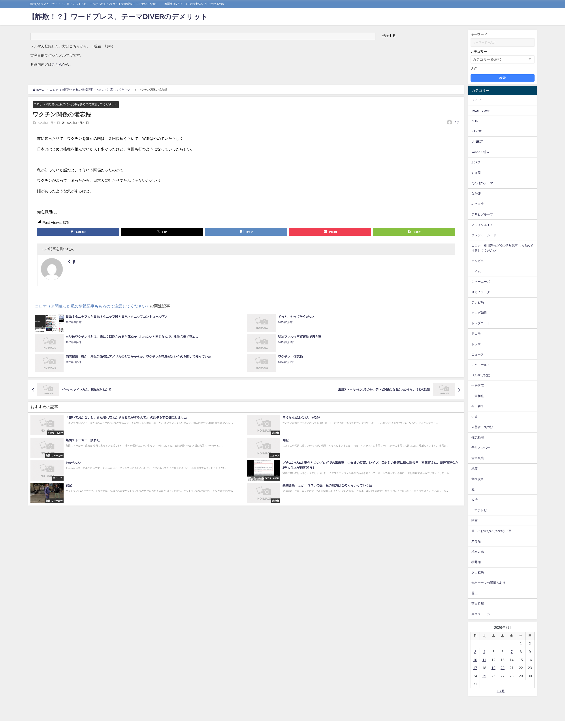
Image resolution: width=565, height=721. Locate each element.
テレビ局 (477, 302)
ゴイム (476, 271)
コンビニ (477, 260)
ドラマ (476, 344)
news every (480, 110)
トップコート (480, 323)
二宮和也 (477, 395)
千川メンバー (480, 447)
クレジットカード (483, 235)
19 (493, 668)
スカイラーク (480, 292)
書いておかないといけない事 (491, 530)
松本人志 (477, 551)
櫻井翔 (476, 562)
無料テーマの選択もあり (488, 582)
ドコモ (476, 333)
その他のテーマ (482, 183)
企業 (474, 416)
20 (503, 668)
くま (457, 122)
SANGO (476, 131)
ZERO (475, 162)
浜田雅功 (477, 572)
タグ (474, 68)
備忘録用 (477, 437)
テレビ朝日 (479, 312)
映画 (474, 520)
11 (484, 660)
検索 (502, 78)
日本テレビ (479, 510)
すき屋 (476, 172)
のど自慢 (477, 203)
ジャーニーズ (480, 281)
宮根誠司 (477, 479)
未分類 (476, 541)
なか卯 (476, 193)
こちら (57, 64)
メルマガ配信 (480, 375)
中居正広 (477, 385)
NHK (474, 120)
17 (475, 668)
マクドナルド (480, 364)
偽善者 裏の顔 (482, 427)
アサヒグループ (482, 214)
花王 (474, 593)
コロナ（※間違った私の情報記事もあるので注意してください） (75, 104)
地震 (474, 468)
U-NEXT (477, 141)
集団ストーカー (482, 614)
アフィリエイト (482, 224)
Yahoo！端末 (480, 152)
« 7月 (501, 691)
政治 (474, 499)
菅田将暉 (477, 603)
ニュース (477, 354)
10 (475, 660)
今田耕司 (477, 406)
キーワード (479, 34)
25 (484, 676)
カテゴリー (479, 51)
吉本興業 (477, 458)
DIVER (476, 100)
